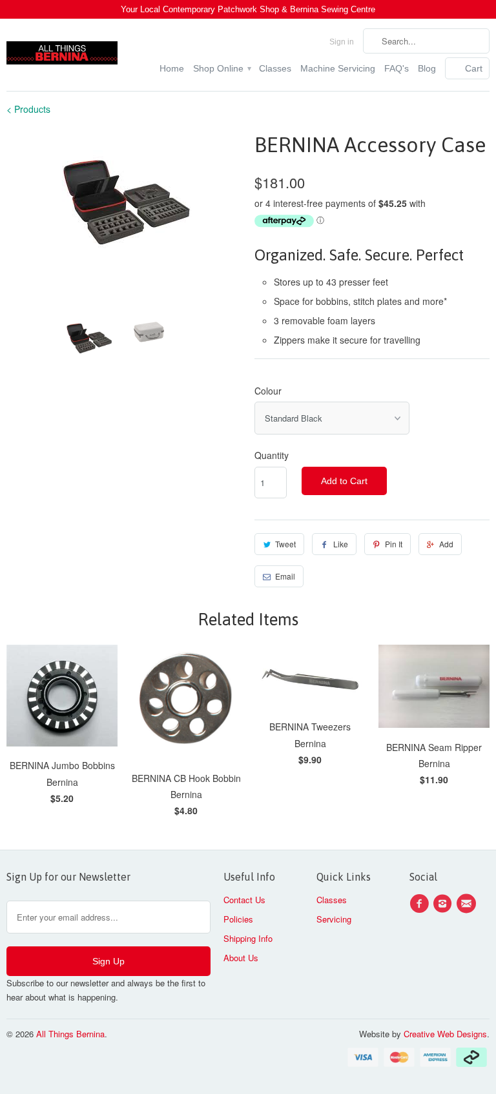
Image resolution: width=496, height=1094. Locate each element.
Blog (427, 68)
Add (446, 543)
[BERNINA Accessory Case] (124, 202)
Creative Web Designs (445, 1034)
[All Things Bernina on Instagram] (444, 903)
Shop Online (221, 68)
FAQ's (396, 68)
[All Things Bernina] (62, 49)
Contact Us (244, 900)
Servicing (333, 919)
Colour (268, 390)
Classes (275, 68)
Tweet (285, 543)
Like (340, 543)
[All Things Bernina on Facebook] (421, 903)
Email (285, 576)
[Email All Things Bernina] (468, 903)
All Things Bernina (70, 1034)
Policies (238, 919)
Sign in (341, 41)
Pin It (393, 543)
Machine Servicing (337, 68)
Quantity (271, 455)
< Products (28, 109)
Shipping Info (248, 938)
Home (172, 68)
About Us (240, 958)
